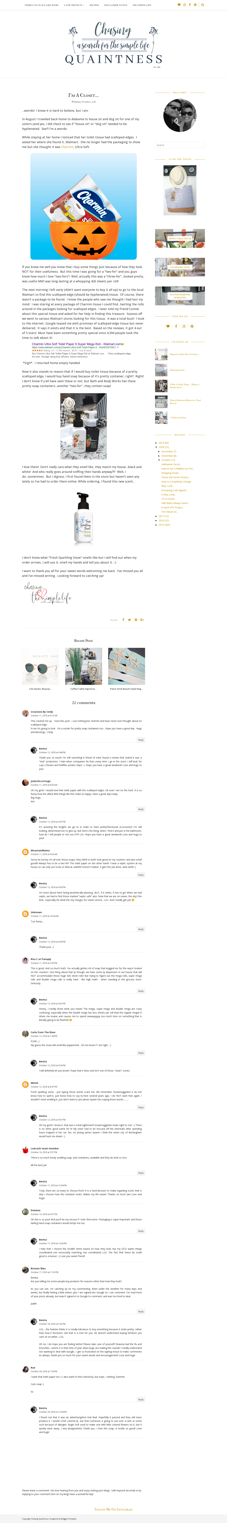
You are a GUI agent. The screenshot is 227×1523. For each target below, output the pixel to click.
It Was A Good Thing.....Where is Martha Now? (184, 386)
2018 (161, 447)
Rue (33, 1367)
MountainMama (40, 850)
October (166, 460)
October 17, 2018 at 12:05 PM (53, 1243)
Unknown (36, 912)
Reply (141, 739)
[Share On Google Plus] (142, 619)
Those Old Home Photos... (175, 477)
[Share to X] (129, 619)
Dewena (35, 1210)
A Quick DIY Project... (172, 507)
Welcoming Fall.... (178, 370)
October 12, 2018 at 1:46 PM (44, 1036)
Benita (43, 748)
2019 (161, 442)
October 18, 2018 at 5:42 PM (52, 1323)
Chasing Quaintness (40, 1519)
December (167, 451)
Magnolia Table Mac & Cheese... (184, 354)
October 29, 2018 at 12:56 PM (53, 1411)
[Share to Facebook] (123, 619)
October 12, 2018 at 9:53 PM (52, 1003)
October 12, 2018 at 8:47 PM (44, 1086)
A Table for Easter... (178, 417)
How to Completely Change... (176, 481)
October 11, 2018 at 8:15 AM (44, 715)
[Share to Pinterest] (136, 619)
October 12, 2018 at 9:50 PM (52, 887)
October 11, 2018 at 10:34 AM (44, 916)
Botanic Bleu (38, 1268)
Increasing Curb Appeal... (174, 490)
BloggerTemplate (68, 1519)
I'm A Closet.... (168, 498)
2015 (161, 524)
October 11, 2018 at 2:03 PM (44, 963)
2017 (161, 516)
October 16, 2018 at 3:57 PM (44, 1152)
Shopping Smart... (170, 472)
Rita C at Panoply (41, 959)
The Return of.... (169, 511)
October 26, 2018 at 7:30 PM (44, 1371)
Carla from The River (43, 1032)
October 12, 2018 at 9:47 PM (52, 821)
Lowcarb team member (45, 1148)
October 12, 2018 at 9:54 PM (52, 1065)
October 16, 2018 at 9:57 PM (44, 1214)
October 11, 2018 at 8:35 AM (44, 785)
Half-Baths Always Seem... (175, 503)
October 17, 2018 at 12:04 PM (53, 1185)
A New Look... (168, 494)
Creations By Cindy (42, 711)
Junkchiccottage (41, 781)
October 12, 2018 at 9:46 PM (52, 752)
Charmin (67, 147)
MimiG (34, 1082)
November (167, 455)
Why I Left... (167, 486)
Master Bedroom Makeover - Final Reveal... (185, 402)
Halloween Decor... (171, 464)
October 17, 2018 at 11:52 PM (44, 1272)
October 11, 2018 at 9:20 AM (44, 854)
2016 (161, 520)
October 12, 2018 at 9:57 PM (52, 1119)
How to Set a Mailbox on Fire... (177, 468)
